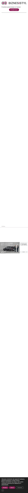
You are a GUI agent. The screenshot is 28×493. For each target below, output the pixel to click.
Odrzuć (12, 487)
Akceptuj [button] (5, 487)
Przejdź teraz (14, 9)
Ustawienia (19, 487)
